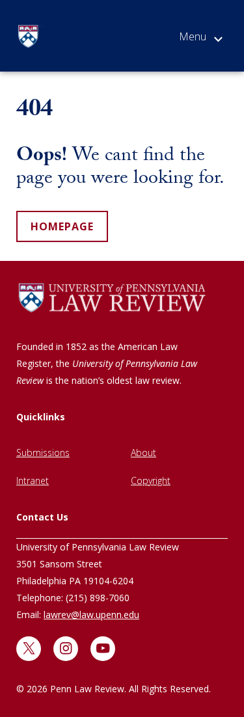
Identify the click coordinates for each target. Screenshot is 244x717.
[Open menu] (201, 39)
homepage (62, 226)
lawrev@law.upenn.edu (91, 614)
